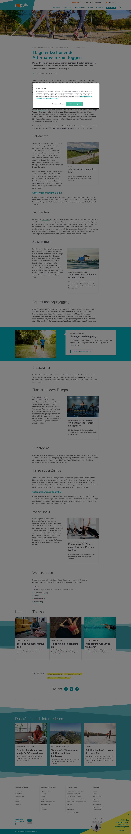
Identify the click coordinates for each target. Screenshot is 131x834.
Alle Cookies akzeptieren (74, 104)
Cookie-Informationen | (86, 96)
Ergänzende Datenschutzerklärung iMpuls (47, 98)
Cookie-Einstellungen (58, 104)
